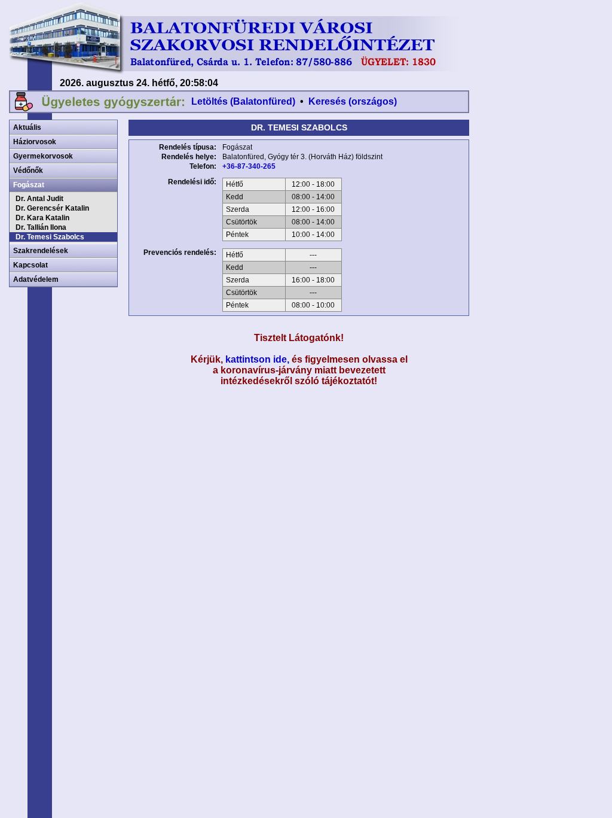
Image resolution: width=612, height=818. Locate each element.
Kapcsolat (30, 265)
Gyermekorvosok (43, 156)
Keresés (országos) (352, 101)
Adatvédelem (36, 279)
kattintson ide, (257, 359)
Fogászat (28, 185)
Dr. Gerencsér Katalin (52, 208)
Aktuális (27, 127)
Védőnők (28, 170)
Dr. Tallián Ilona (41, 227)
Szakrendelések (40, 251)
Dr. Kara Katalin (42, 218)
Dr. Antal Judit (39, 198)
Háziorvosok (34, 142)
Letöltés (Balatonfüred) (243, 101)
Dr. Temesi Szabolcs (50, 237)
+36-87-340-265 (249, 166)
